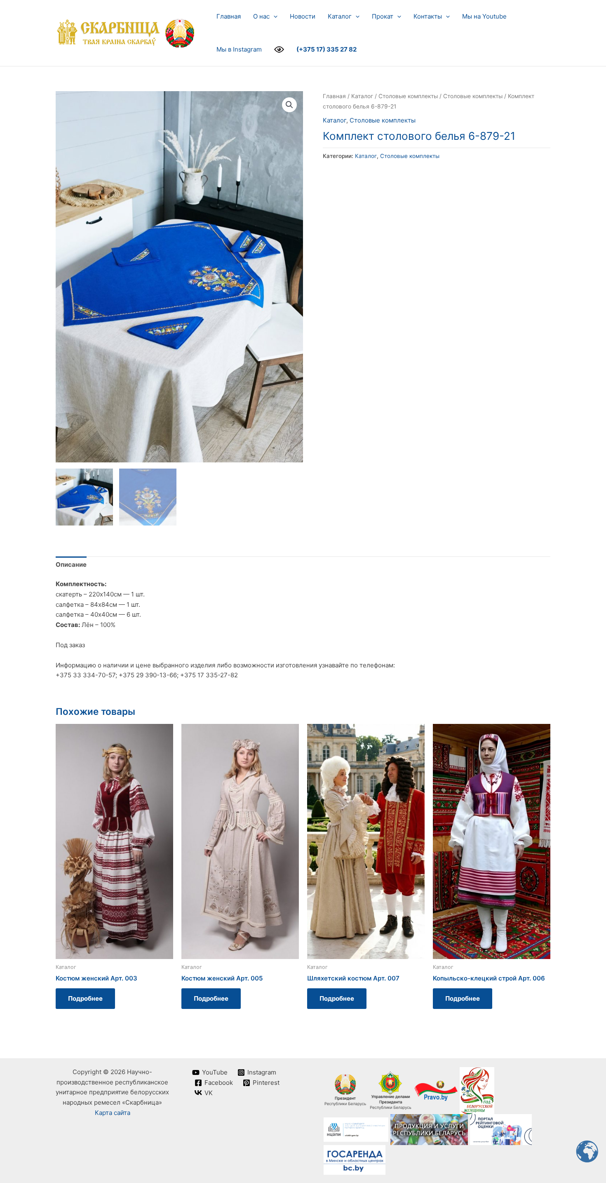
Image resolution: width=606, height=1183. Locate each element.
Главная (228, 16)
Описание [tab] (71, 564)
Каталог (340, 16)
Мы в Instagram (239, 49)
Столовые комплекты (408, 96)
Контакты (427, 16)
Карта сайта (112, 1113)
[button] (273, 16)
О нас (261, 16)
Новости (302, 16)
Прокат (382, 16)
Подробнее (85, 998)
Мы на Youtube (484, 16)
